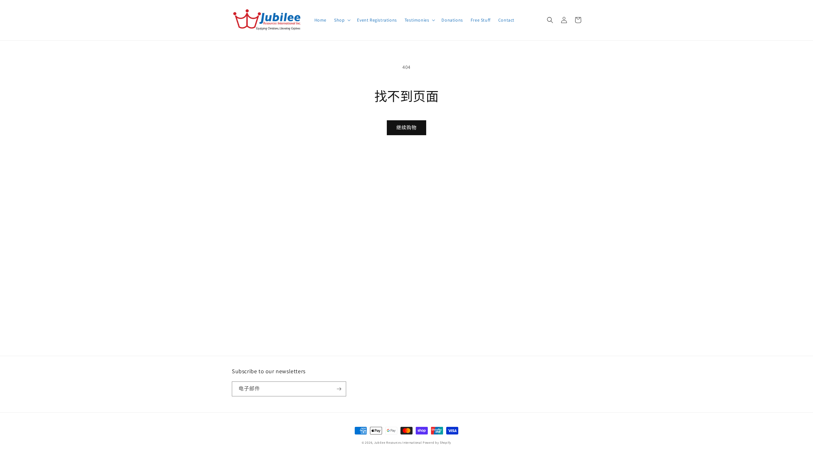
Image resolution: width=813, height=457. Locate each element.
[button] (341, 20)
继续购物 (406, 127)
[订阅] (339, 388)
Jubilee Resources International (398, 442)
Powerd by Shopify (437, 442)
